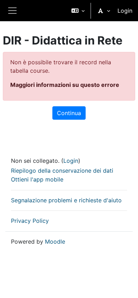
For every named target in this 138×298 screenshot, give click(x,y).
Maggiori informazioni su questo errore (64, 84)
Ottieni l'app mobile (37, 179)
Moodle (55, 241)
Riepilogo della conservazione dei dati (62, 170)
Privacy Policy (30, 220)
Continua (69, 113)
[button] (78, 10)
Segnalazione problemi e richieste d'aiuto (66, 200)
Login (124, 10)
